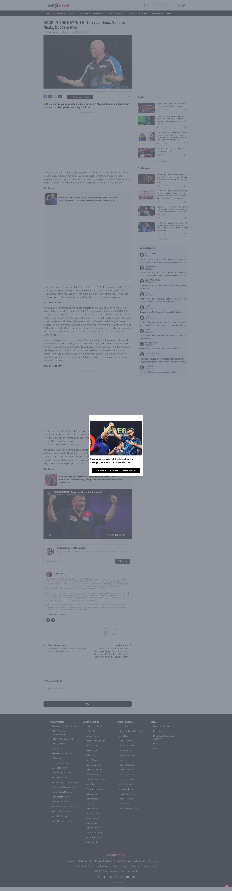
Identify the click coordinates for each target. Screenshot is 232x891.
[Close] (140, 417)
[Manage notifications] (227, 886)
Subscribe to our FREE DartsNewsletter (116, 470)
